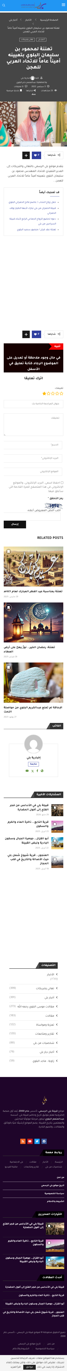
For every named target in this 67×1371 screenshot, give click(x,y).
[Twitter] (37, 1141)
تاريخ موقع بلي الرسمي (52, 1185)
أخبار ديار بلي (31, 1052)
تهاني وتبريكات (27, 40)
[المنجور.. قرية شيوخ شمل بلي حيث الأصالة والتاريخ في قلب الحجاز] (57, 862)
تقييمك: (59, 388)
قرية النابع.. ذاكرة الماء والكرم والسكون (41, 1295)
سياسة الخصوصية (54, 1194)
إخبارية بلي (26, 78)
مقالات (31, 1016)
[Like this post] (35, 156)
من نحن (60, 1177)
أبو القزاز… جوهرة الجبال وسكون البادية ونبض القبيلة (34, 1304)
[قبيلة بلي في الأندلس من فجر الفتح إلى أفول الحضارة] (57, 810)
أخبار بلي (13, 20)
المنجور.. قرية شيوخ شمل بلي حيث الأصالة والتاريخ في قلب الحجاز (28, 860)
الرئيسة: (59, 1162)
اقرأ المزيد (15, 1367)
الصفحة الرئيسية (49, 20)
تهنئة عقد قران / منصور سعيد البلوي (36, 230)
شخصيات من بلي (31, 1043)
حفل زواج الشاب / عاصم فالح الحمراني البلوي (32, 202)
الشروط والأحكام (55, 1201)
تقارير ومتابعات (31, 1034)
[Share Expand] (26, 155)
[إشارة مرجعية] (9, 551)
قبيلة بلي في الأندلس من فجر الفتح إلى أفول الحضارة (34, 1287)
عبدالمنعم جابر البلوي (26, 82)
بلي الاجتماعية (16, 1162)
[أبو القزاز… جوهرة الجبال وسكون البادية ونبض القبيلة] (57, 843)
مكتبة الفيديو (11, 1167)
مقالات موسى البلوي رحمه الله (31, 1007)
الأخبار (28, 20)
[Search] (4, 5)
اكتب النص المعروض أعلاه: (44, 510)
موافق (29, 1367)
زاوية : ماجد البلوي (31, 1061)
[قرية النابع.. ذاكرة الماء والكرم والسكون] (57, 827)
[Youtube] (30, 1141)
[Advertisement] (33, 286)
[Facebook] (44, 1141)
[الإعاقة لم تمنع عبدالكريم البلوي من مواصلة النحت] (33, 682)
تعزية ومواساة (31, 1025)
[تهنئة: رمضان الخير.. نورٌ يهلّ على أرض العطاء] (33, 622)
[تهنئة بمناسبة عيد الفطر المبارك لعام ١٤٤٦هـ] (33, 567)
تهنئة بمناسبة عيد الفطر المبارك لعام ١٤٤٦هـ (33, 591)
